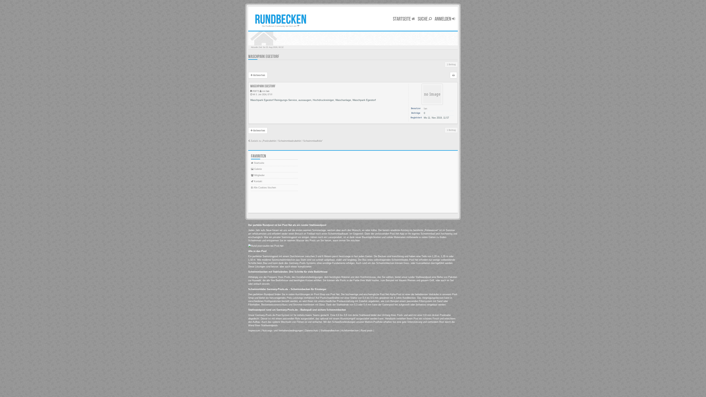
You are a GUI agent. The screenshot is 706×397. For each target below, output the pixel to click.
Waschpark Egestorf (263, 56)
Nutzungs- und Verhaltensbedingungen (282, 330)
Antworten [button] (259, 75)
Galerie (258, 169)
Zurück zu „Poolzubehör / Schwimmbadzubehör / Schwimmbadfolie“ (286, 141)
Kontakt (257, 181)
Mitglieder (259, 175)
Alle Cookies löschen (264, 187)
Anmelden (443, 19)
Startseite (402, 19)
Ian (267, 91)
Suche (423, 19)
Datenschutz (311, 330)
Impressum (254, 330)
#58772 (255, 91)
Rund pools (367, 330)
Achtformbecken (350, 330)
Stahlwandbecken (329, 330)
